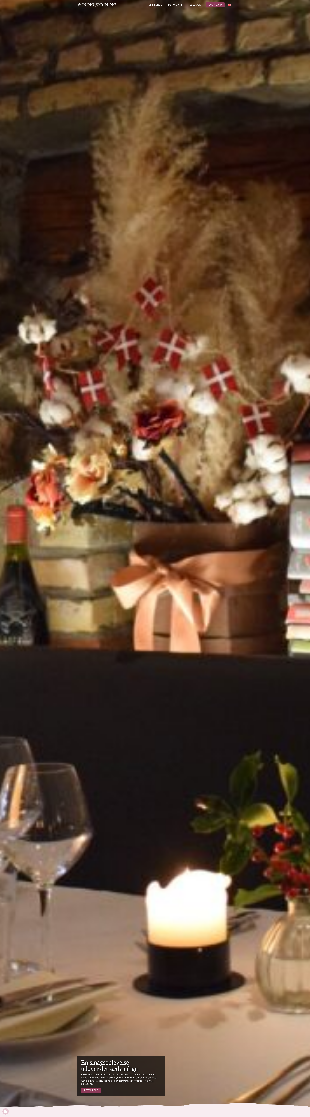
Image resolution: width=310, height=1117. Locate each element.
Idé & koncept (156, 5)
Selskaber (196, 5)
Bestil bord (91, 1090)
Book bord (215, 5)
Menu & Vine (175, 5)
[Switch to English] (229, 5)
